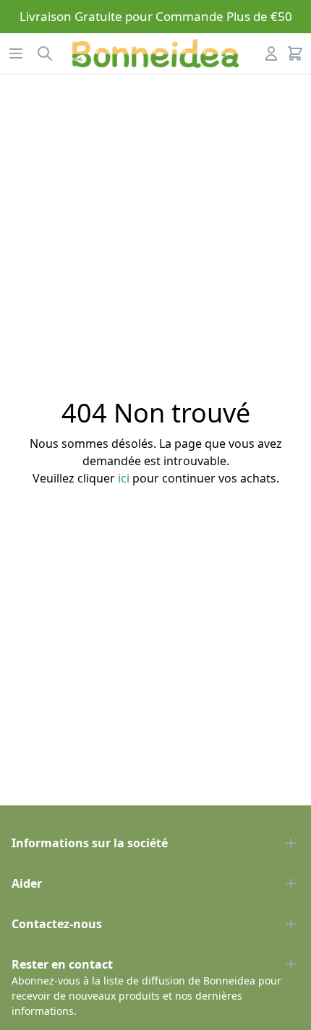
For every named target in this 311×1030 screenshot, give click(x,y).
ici (123, 478)
